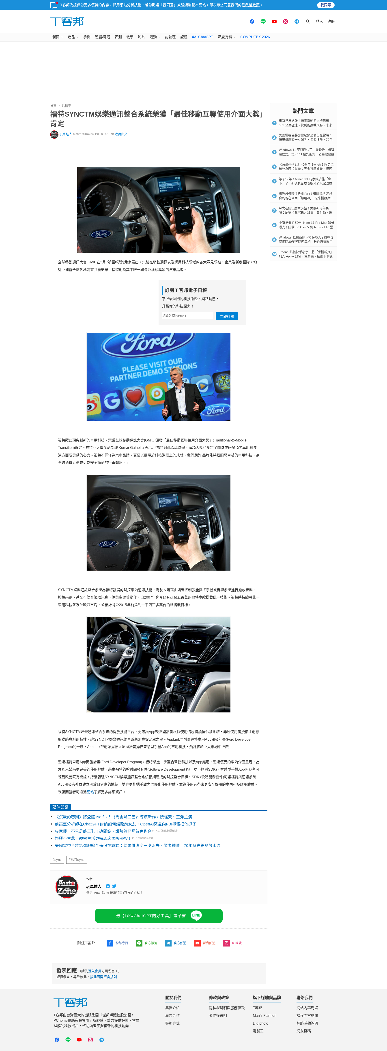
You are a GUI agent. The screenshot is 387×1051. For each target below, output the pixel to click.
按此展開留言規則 (103, 977)
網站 (90, 792)
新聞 (56, 37)
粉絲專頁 (122, 943)
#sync (57, 859)
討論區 (170, 37)
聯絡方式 (172, 1023)
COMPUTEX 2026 (255, 37)
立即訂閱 (227, 316)
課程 (183, 37)
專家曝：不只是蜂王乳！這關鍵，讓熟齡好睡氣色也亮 (103, 831)
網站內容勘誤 (307, 1008)
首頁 (53, 105)
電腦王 (258, 1031)
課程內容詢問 (307, 1015)
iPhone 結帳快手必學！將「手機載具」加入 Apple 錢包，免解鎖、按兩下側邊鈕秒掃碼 (306, 256)
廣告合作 (172, 1015)
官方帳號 (151, 943)
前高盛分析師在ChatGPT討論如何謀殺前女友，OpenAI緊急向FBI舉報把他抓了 (125, 824)
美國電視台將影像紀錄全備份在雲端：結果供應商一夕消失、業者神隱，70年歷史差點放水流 (138, 845)
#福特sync (76, 859)
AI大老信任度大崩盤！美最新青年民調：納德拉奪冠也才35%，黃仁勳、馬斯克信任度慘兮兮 (305, 212)
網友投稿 (304, 1031)
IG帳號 (237, 943)
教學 (129, 37)
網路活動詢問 (307, 1023)
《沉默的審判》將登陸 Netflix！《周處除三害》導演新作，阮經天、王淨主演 (123, 817)
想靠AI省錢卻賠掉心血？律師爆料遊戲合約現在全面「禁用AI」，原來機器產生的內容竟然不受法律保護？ (306, 198)
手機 (86, 37)
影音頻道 (209, 943)
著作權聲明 (218, 1015)
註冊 (331, 21)
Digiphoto (260, 1023)
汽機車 (66, 105)
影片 (141, 37)
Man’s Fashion (264, 1015)
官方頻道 (180, 943)
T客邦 (257, 1008)
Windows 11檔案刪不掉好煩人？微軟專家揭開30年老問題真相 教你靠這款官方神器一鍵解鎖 (306, 242)
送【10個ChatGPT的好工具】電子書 (151, 916)
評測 (118, 37)
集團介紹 (172, 1008)
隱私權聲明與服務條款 (227, 1008)
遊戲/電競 (102, 37)
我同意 (325, 5)
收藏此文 (121, 134)
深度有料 (225, 37)
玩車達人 (66, 134)
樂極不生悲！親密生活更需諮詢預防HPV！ (93, 838)
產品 (71, 37)
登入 (319, 21)
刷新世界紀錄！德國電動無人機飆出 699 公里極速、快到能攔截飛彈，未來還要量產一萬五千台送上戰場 (305, 125)
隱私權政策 (251, 5)
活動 (153, 37)
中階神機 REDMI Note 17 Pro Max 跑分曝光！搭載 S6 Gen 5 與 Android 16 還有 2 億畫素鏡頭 (306, 227)
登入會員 (94, 971)
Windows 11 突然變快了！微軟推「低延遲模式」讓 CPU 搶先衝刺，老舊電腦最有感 (306, 154)
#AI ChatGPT (202, 37)
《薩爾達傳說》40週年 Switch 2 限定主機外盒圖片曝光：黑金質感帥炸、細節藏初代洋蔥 (306, 169)
